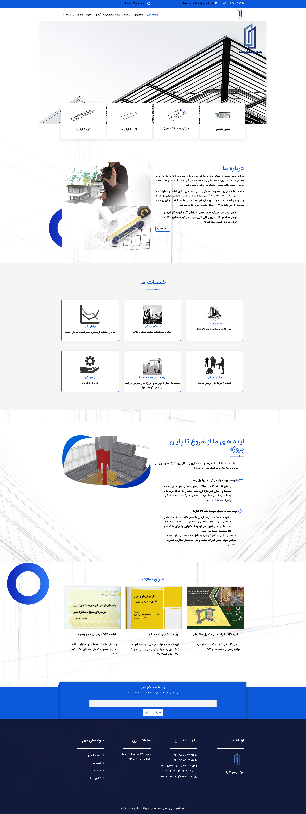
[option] (153, 72)
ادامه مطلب (162, 229)
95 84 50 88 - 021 (232, 3)
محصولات (138, 15)
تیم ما (80, 15)
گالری (98, 15)
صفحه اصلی (152, 15)
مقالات (88, 15)
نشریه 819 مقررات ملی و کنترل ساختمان (216, 634)
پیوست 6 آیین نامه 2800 (163, 634)
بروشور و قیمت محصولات (116, 15)
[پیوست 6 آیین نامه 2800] (154, 608)
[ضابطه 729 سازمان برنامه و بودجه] (92, 608)
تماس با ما (68, 15)
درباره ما (97, 763)
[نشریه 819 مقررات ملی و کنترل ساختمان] (215, 608)
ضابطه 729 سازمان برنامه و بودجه (97, 634)
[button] (47, 73)
